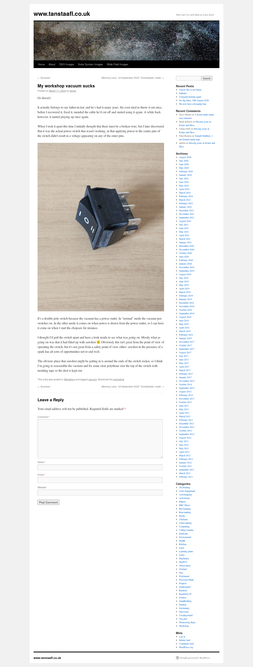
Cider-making (185, 522)
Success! (44, 77)
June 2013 (184, 405)
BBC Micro (184, 505)
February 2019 (186, 295)
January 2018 (185, 338)
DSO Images (66, 64)
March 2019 (185, 292)
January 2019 (185, 299)
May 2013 (184, 409)
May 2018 (184, 324)
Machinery (184, 558)
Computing (184, 526)
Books (182, 515)
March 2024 (185, 192)
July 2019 (183, 277)
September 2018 (186, 313)
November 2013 (186, 398)
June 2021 (184, 228)
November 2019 (186, 267)
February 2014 (186, 395)
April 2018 (184, 327)
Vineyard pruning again (190, 96)
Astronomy (184, 498)
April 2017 (184, 366)
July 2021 (183, 224)
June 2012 (184, 444)
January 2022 (185, 206)
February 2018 (186, 334)
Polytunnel (184, 576)
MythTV (183, 561)
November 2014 (186, 380)
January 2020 (185, 263)
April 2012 (184, 451)
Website (42, 487)
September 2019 (186, 270)
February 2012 (186, 458)
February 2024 (186, 196)
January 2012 (185, 462)
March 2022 (185, 199)
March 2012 (185, 455)
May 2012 (184, 448)
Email (41, 474)
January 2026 (185, 174)
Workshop (69, 379)
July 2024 (183, 178)
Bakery (182, 501)
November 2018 (186, 306)
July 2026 (183, 160)
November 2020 (186, 249)
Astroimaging (185, 494)
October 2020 (185, 252)
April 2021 (184, 235)
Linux (182, 554)
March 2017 (185, 370)
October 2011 (185, 466)
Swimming (184, 608)
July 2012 (183, 441)
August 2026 (185, 157)
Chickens (183, 519)
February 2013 (186, 419)
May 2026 (184, 167)
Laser (181, 547)
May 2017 (184, 363)
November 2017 (186, 341)
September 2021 (186, 217)
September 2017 (186, 348)
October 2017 (185, 345)
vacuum (92, 379)
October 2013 (185, 402)
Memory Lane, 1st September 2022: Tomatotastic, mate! (133, 77)
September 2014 (186, 387)
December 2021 (186, 210)
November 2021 (186, 213)
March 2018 (185, 331)
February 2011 (186, 476)
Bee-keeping (185, 508)
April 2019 (184, 288)
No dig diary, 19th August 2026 (194, 100)
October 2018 (185, 309)
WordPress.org (186, 647)
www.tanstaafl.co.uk (62, 13)
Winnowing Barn (187, 622)
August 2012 (185, 437)
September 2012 (186, 434)
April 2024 (184, 189)
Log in (182, 636)
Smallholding (185, 600)
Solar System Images (90, 64)
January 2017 (185, 377)
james (73, 90)
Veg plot (183, 618)
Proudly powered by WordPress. (195, 657)
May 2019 (184, 284)
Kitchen (182, 544)
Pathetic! (183, 93)
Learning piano (186, 551)
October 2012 (185, 430)
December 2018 (186, 302)
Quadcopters (185, 586)
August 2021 (185, 221)
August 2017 (185, 352)
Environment (185, 537)
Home (41, 64)
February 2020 (186, 260)
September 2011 (186, 469)
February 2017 (186, 373)
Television (184, 611)
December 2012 (186, 423)
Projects (183, 583)
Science (182, 597)
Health (182, 540)
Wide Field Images (117, 64)
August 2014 (185, 391)
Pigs (181, 572)
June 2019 (184, 281)
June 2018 (184, 320)
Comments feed (186, 643)
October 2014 (185, 384)
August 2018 (185, 316)
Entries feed (184, 640)
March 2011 (185, 473)
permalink (118, 379)
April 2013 (184, 412)
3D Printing (184, 487)
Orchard (183, 569)
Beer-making (185, 512)
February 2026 (186, 171)
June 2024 (184, 181)
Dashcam (183, 533)
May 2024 (184, 185)
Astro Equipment (187, 490)
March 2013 (185, 416)
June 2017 (184, 359)
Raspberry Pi (185, 593)
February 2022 (186, 203)
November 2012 (186, 426)
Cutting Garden (186, 529)
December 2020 (186, 245)
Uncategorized (186, 615)
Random (183, 590)
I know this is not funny (190, 89)
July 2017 (183, 355)
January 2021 (185, 242)
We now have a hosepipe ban (192, 103)
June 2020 (184, 256)
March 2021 (185, 238)
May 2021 (184, 231)
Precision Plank (186, 579)
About (52, 64)
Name (42, 462)
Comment (44, 416)
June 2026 (184, 164)
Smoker (182, 604)
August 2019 (185, 274)
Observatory (185, 565)
